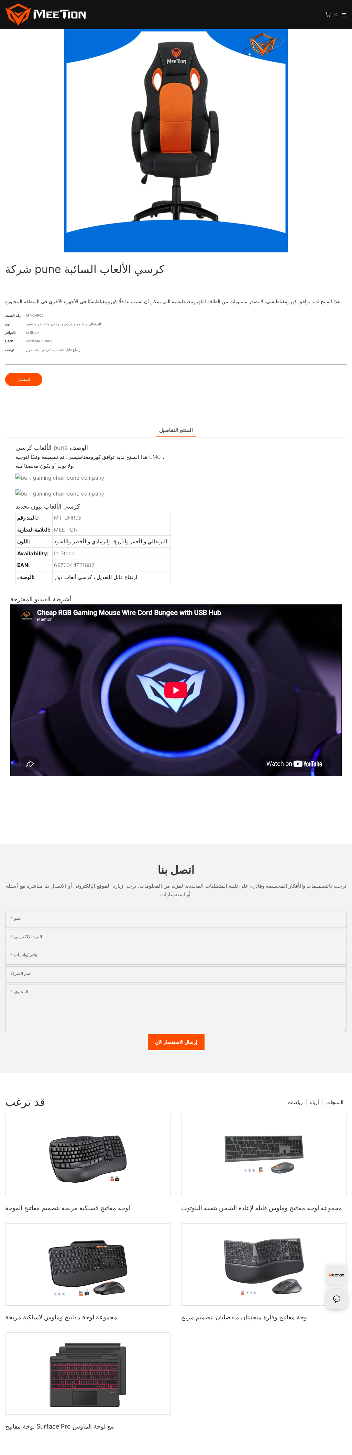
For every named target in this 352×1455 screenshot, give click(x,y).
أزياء (314, 1102)
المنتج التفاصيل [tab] (175, 430)
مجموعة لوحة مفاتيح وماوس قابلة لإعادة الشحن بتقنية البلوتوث (261, 1208)
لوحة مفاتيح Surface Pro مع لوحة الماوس (59, 1426)
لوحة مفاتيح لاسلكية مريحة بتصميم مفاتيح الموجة (67, 1208)
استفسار (24, 379)
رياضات (295, 1102)
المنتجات (334, 1102)
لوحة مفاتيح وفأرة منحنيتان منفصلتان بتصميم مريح (245, 1317)
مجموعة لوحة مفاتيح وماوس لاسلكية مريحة (61, 1317)
